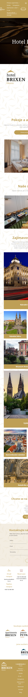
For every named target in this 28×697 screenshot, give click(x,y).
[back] (1, 156)
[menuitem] (13, 3)
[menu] (25, 3)
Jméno (11, 540)
